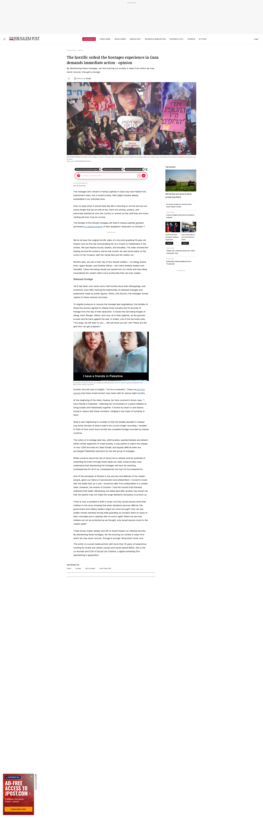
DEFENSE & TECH (176, 39)
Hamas (69, 568)
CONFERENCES (89, 39)
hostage (78, 568)
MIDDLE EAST (135, 39)
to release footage (93, 226)
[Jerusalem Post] (23, 39)
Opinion (80, 50)
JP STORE (202, 39)
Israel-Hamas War (105, 568)
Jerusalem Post (71, 50)
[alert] (18, 794)
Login (256, 39)
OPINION (191, 39)
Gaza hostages (90, 568)
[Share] (69, 78)
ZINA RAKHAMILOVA (81, 183)
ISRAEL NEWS (105, 39)
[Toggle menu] (4, 39)
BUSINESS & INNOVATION (155, 39)
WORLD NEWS (120, 39)
